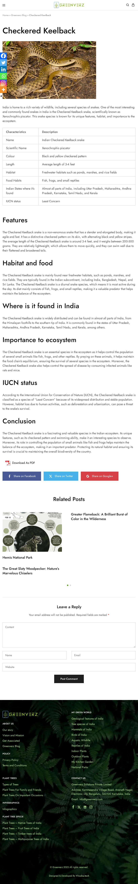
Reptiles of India (81, 746)
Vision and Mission (13, 735)
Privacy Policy (10, 760)
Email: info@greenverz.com (87, 799)
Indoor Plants (79, 751)
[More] (3, 89)
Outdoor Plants (80, 756)
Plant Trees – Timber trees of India (22, 834)
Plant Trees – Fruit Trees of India (21, 828)
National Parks (80, 767)
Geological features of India (87, 719)
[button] (67, 585)
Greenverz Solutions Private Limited (91, 784)
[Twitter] (3, 62)
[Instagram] (3, 82)
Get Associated (11, 741)
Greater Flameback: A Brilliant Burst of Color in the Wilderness (99, 516)
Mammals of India (82, 729)
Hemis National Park (17, 557)
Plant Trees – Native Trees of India (22, 823)
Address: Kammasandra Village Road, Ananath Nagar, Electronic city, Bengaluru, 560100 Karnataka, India (102, 792)
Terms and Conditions (15, 765)
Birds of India (79, 735)
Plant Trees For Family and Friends (22, 790)
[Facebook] (3, 55)
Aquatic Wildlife (81, 740)
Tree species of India (83, 724)
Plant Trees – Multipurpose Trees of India (26, 839)
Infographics (9, 809)
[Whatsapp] (3, 76)
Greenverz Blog (19, 15)
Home (6, 15)
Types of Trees (10, 784)
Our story (8, 730)
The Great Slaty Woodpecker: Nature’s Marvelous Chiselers (31, 571)
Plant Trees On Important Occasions (23, 795)
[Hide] (1, 96)
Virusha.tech (82, 875)
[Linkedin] (3, 69)
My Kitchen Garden (82, 762)
